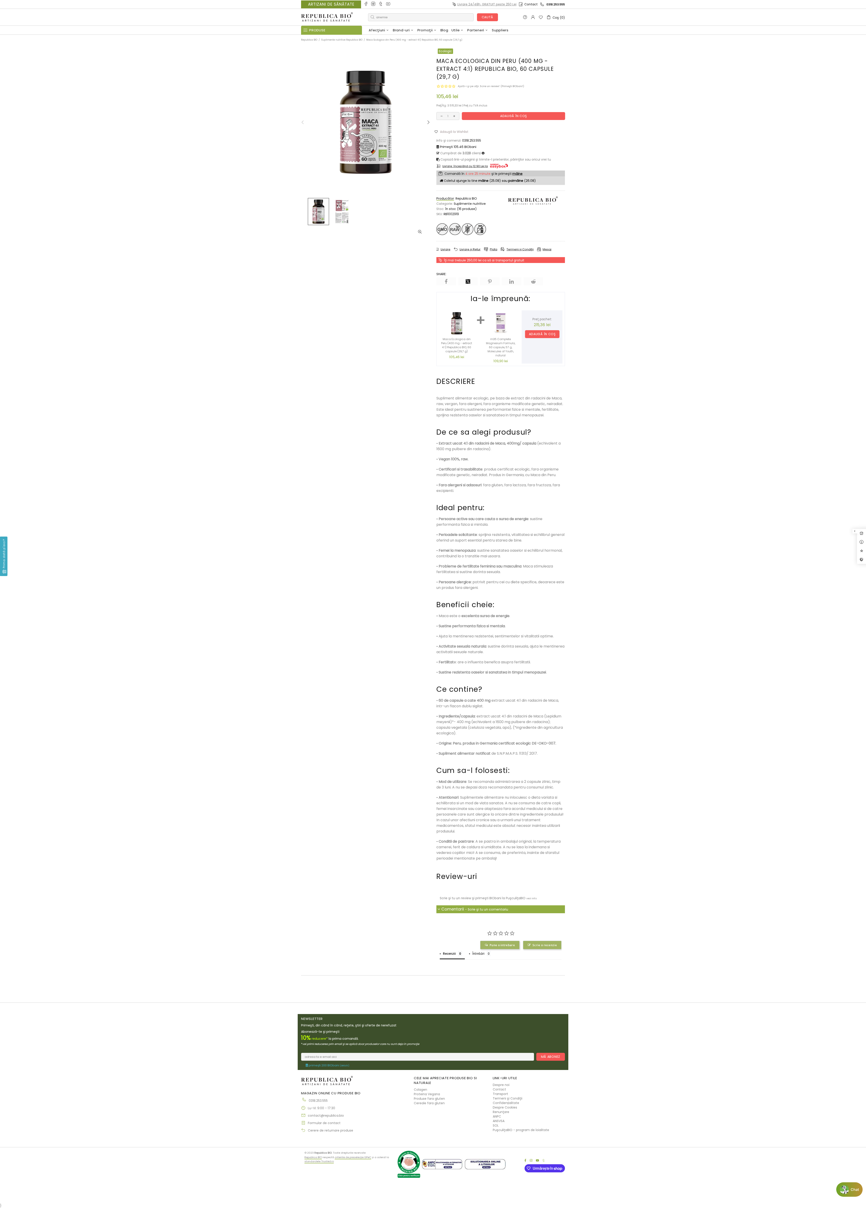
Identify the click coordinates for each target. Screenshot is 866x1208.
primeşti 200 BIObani (328, 1065)
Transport (500, 1094)
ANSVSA (498, 1121)
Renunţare (501, 1112)
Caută (487, 17)
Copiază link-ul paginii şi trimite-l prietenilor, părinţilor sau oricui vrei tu (495, 159)
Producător (445, 198)
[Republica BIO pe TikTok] (381, 4)
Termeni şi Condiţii (507, 1098)
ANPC (497, 1116)
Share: (441, 274)
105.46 (458, 147)
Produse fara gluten (429, 1099)
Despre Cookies (505, 1107)
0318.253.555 (555, 4)
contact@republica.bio (326, 1115)
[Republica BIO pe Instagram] (373, 4)
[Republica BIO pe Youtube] (388, 4)
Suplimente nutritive (470, 204)
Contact (531, 4)
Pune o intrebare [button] (502, 945)
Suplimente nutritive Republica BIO (341, 39)
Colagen (420, 1090)
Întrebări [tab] (478, 953)
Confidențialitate (506, 1103)
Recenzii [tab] (449, 953)
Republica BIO (327, 17)
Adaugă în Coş (542, 334)
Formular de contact (324, 1123)
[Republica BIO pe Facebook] (366, 4)
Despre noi (501, 1085)
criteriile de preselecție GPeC (353, 1157)
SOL (496, 1125)
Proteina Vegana (427, 1094)
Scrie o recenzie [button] (544, 945)
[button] (453, 131)
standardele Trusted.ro (319, 1161)
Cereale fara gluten (429, 1103)
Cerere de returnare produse (330, 1130)
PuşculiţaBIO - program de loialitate (521, 1130)
